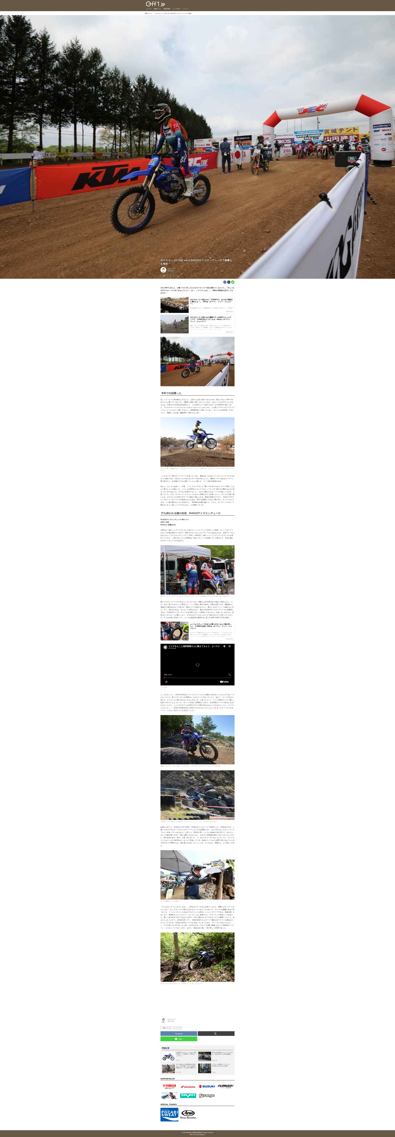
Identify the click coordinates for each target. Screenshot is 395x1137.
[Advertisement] (175, 1001)
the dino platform (200, 1134)
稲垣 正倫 (170, 271)
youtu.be (163, 689)
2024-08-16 (171, 269)
